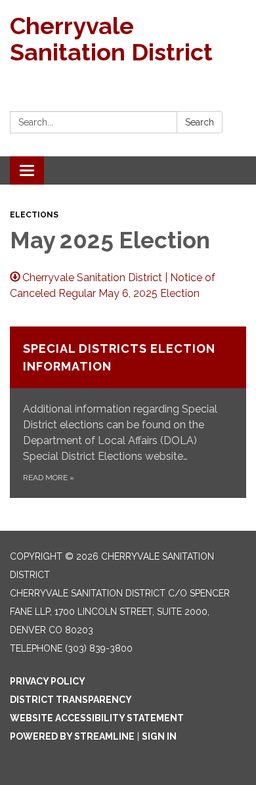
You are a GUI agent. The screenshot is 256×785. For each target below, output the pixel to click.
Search (199, 122)
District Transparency (71, 699)
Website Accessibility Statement (97, 718)
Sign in (159, 736)
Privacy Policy (47, 681)
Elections (34, 214)
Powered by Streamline (72, 736)
